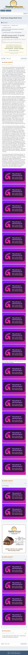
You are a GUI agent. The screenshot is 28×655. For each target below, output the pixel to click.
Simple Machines (17, 653)
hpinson (3, 30)
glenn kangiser (15, 29)
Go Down (3, 58)
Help (8, 652)
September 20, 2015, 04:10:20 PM (8, 633)
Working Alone (18, 46)
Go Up (2, 643)
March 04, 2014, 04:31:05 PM (7, 482)
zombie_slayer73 (8, 62)
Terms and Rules (13, 652)
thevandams (7, 631)
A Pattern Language (18, 48)
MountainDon (21, 29)
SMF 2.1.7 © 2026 (11, 653)
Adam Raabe (7, 30)
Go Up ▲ (19, 652)
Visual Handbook (9, 48)
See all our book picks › (14, 50)
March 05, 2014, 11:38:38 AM (7, 559)
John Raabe (9, 29)
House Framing (9, 46)
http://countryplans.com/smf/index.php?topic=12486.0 (12, 74)
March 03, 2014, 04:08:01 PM (7, 64)
